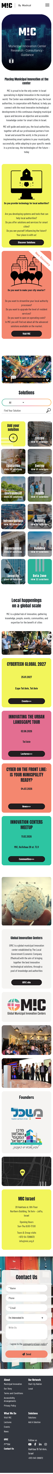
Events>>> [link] (26, 701)
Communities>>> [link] (26, 859)
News (6, 1431)
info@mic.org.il (26, 1241)
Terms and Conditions (13, 1393)
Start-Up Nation (35, 1383)
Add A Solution (34, 1422)
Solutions (32, 1417)
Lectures (7, 1422)
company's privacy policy (35, 1344)
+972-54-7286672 (27, 1236)
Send (28, 1354)
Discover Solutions (26, 242)
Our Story (8, 1388)
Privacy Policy (10, 1405)
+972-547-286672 (35, 1457)
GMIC (6, 1439)
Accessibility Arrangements (10, 1399)
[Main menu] (47, 5)
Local (30, 1388)
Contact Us (9, 1448)
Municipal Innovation (13, 1383)
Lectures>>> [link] (26, 753)
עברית (7, 1443)
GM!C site (26, 982)
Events (7, 1426)
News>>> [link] (26, 806)
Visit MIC (7, 1417)
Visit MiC (26, 333)
